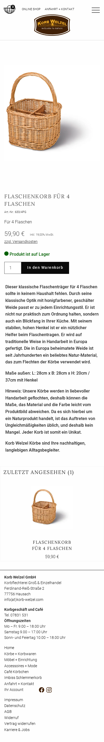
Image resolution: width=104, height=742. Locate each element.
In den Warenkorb (45, 267)
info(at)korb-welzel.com (23, 599)
